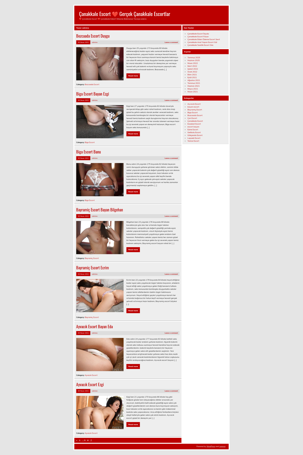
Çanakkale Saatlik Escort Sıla (200, 45)
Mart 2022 (192, 66)
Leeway (222, 446)
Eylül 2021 (192, 77)
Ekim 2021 (192, 74)
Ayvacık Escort (91, 375)
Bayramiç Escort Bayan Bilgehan (99, 210)
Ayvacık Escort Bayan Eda (94, 326)
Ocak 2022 (192, 72)
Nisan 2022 (192, 63)
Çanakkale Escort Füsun (198, 36)
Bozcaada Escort (92, 84)
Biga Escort (90, 142)
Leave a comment (171, 42)
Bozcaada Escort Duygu (93, 36)
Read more (133, 76)
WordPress (211, 446)
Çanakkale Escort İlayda (198, 33)
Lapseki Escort (193, 138)
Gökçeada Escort (195, 135)
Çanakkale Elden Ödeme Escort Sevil (203, 39)
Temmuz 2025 (193, 57)
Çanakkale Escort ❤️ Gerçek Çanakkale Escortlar (124, 13)
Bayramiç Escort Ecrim (92, 268)
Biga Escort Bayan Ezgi (92, 94)
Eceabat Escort (194, 124)
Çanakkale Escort (195, 121)
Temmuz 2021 (193, 83)
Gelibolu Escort (194, 132)
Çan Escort (192, 118)
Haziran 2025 (193, 60)
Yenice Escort (193, 141)
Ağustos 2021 (193, 80)
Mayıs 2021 (192, 89)
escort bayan (193, 126)
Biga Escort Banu (88, 152)
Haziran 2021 (193, 86)
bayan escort (193, 107)
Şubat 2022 (192, 69)
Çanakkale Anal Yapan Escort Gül (202, 42)
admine (94, 42)
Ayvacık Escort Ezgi (90, 384)
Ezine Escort (192, 129)
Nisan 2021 (192, 91)
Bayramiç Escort (92, 258)
